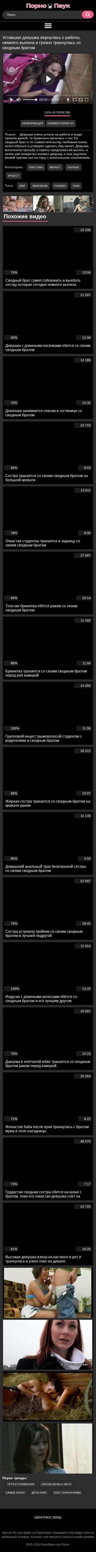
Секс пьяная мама (67, 1492)
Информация (32, 123)
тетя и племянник (20, 1484)
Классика (36, 167)
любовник (40, 185)
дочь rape (39, 1492)
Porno (65, 1544)
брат (22, 185)
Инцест (13, 175)
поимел (60, 185)
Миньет (55, 167)
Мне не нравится (37, 113)
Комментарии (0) (61, 123)
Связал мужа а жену (56, 1484)
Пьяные (73, 167)
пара (76, 185)
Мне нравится (26, 113)
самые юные (15, 1492)
